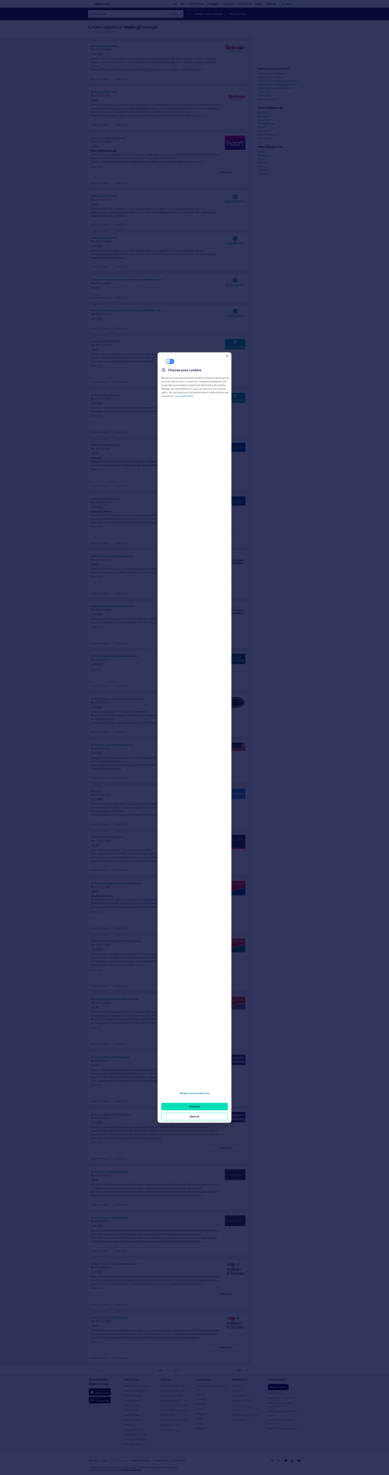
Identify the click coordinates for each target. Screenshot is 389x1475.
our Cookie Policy (184, 396)
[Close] (227, 356)
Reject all (194, 1116)
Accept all (194, 1106)
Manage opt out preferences (194, 1093)
